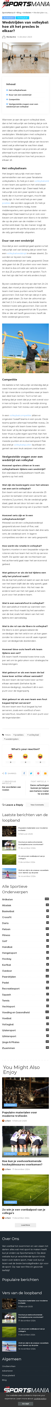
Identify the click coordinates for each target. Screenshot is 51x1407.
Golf (4, 941)
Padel (5, 982)
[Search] (46, 4)
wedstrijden (12, 739)
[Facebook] (24, 773)
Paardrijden (9, 976)
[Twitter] (31, 773)
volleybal (34, 734)
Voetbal (6, 1018)
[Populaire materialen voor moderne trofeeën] (9, 831)
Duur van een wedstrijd (20, 95)
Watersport (9, 1030)
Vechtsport (8, 1006)
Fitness (6, 935)
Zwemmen (8, 1048)
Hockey (6, 959)
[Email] (45, 773)
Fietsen (6, 929)
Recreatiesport (11, 988)
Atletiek (6, 905)
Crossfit (6, 917)
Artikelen (9, 17)
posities (6, 203)
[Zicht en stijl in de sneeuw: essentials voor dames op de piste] (9, 873)
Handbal (7, 947)
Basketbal (8, 911)
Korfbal (6, 965)
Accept (25, 1404)
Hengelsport (9, 953)
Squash (6, 994)
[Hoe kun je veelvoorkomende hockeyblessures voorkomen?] (9, 845)
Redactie (11, 37)
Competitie (14, 99)
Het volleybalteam (17, 90)
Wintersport (9, 1036)
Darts (5, 923)
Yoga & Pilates (10, 1042)
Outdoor (7, 971)
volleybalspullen (22, 444)
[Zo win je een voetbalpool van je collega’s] (9, 859)
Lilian (8, 1121)
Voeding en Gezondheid (16, 1012)
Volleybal (22, 17)
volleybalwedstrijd (16, 253)
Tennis (5, 1000)
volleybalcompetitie (20, 415)
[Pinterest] (38, 773)
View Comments (37, 805)
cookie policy (40, 1398)
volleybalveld (42, 181)
